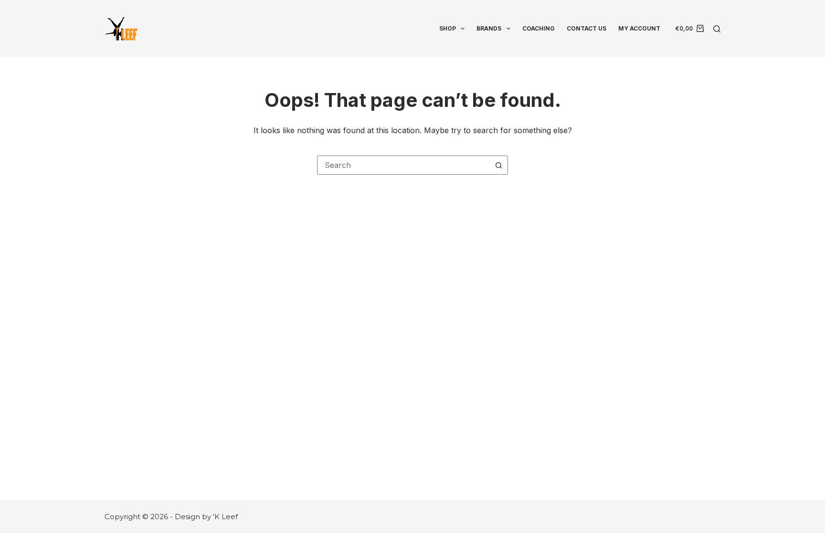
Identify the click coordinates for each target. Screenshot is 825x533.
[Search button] (498, 165)
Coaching (538, 28)
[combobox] (403, 165)
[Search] (716, 28)
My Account (639, 28)
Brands (488, 28)
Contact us (586, 28)
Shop (447, 28)
